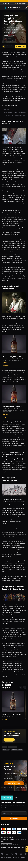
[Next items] (24, 687)
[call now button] (4, 4)
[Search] (20, 7)
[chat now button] (2, 4)
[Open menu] (2, 7)
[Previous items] (20, 687)
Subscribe (15, 818)
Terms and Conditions (6, 857)
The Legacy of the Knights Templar (15, 115)
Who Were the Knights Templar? (14, 110)
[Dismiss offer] (27, 1)
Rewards (6, 797)
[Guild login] (23, 7)
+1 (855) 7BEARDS (6, 843)
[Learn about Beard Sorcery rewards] (16, 797)
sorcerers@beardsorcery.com (9, 844)
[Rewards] (5, 7)
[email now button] (6, 4)
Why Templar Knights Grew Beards (15, 112)
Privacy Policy (16, 857)
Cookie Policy (24, 857)
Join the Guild (14, 783)
